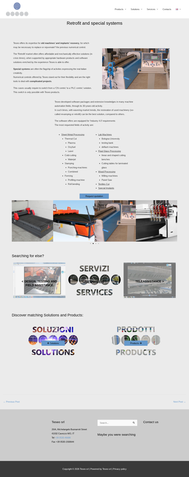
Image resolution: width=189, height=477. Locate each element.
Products (119, 9)
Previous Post (11, 401)
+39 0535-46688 (63, 437)
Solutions (135, 9)
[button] (14, 220)
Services (151, 9)
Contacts (167, 9)
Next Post (179, 401)
